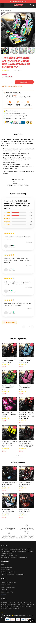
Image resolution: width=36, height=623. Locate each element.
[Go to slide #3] (23, 50)
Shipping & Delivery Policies (8, 582)
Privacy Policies (5, 569)
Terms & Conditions (6, 567)
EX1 (14, 181)
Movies (8, 11)
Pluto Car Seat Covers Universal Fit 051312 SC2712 (8, 387)
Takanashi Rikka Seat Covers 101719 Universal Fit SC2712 (9, 414)
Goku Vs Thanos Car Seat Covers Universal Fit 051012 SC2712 (9, 360)
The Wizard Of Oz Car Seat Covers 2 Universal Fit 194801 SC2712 (9, 511)
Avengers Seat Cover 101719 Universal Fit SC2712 (24, 511)
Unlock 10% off (3, 615)
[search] (31, 5)
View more (18, 455)
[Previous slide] (3, 29)
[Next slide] (32, 29)
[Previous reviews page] (23, 326)
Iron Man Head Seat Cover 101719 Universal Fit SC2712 (9, 484)
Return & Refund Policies (8, 587)
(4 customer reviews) (15, 71)
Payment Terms (5, 584)
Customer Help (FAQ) (7, 592)
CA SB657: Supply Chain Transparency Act (12, 574)
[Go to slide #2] (14, 50)
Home (2, 11)
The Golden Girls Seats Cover (21, 185)
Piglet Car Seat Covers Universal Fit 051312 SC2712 (25, 387)
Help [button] (33, 620)
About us (3, 564)
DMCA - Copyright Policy (7, 572)
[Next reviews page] (32, 326)
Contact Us (4, 589)
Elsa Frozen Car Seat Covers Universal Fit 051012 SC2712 (24, 360)
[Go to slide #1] (5, 50)
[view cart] (34, 5)
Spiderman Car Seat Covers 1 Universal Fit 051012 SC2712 (26, 484)
